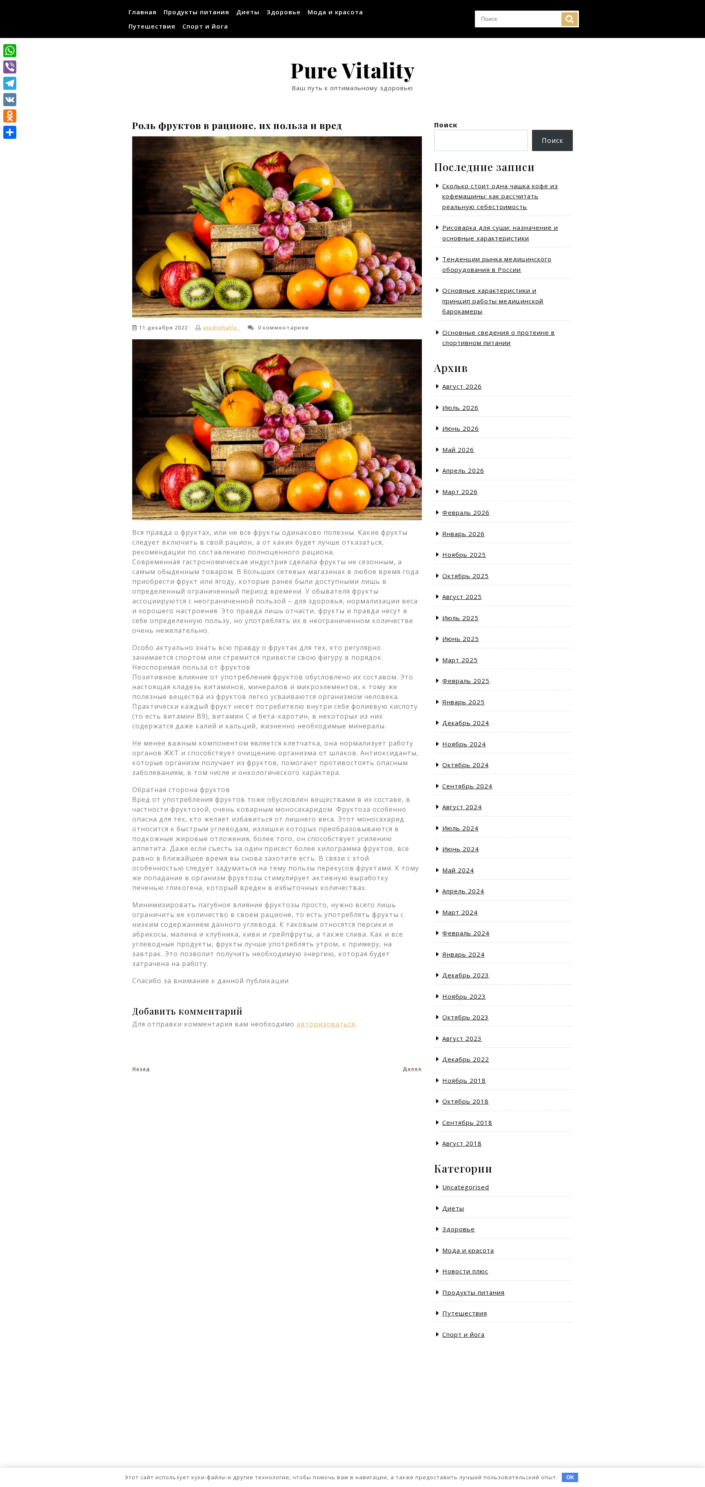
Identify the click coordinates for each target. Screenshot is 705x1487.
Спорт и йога (205, 26)
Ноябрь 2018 (464, 1080)
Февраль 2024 (466, 933)
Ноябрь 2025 (464, 554)
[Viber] (10, 67)
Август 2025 (462, 596)
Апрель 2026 (463, 470)
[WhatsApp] (10, 50)
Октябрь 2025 (465, 576)
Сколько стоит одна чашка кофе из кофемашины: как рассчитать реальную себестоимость (500, 196)
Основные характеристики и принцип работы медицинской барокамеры (492, 300)
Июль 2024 (460, 828)
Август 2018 (462, 1143)
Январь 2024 (463, 954)
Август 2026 (462, 386)
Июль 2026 (460, 407)
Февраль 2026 (466, 512)
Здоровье (283, 12)
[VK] (10, 99)
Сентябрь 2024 (467, 786)
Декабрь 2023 (465, 975)
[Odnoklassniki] (10, 116)
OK (570, 1477)
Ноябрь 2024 (464, 744)
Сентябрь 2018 (467, 1122)
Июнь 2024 (460, 849)
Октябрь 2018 (465, 1101)
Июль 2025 (460, 618)
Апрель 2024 (463, 891)
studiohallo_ (221, 327)
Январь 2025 (463, 702)
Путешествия (152, 26)
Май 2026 (458, 449)
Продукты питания (196, 12)
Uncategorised (465, 1187)
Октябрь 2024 (465, 765)
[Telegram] (10, 83)
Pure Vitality (352, 70)
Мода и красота (335, 12)
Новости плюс (465, 1271)
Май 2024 (458, 870)
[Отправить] (10, 132)
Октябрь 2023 (465, 1017)
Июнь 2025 (460, 638)
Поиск (569, 19)
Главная (143, 12)
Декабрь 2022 (465, 1059)
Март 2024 (460, 912)
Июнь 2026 (460, 428)
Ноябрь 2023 (464, 996)
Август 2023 (462, 1038)
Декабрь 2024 (465, 723)
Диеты (247, 12)
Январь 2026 (463, 534)
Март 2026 (460, 492)
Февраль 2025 (466, 681)
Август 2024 (462, 807)
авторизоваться (326, 1024)
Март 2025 (460, 660)
